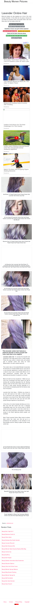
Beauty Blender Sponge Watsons (10, 569)
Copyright (27, 602)
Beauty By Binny (6, 554)
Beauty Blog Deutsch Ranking (9, 572)
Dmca (5, 602)
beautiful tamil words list (24, 31)
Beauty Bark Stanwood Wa (8, 546)
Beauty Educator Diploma (8, 563)
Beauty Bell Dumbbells (7, 578)
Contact (11, 602)
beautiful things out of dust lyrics (16, 26)
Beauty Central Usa (6, 552)
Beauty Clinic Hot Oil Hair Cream (10, 566)
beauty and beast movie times (16, 24)
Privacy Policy (18, 602)
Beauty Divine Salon (7, 537)
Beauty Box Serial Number (8, 581)
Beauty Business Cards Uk (8, 534)
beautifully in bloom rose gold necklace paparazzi (16, 28)
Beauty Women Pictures (15, 1)
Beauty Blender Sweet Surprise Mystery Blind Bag (14, 549)
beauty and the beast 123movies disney (16, 33)
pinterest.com (10, 523)
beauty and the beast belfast (9, 31)
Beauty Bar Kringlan (7, 557)
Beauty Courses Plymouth (8, 543)
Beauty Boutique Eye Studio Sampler (11, 540)
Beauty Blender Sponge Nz (8, 575)
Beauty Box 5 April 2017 (8, 531)
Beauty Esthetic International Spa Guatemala (13, 560)
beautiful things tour (16, 38)
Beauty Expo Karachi (7, 584)
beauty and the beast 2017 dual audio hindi (16, 35)
